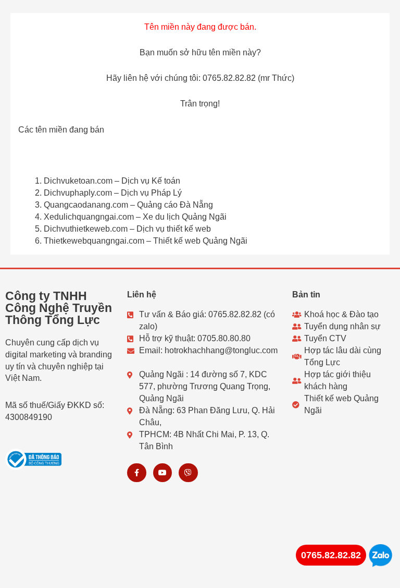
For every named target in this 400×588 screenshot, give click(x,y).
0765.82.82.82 (331, 555)
